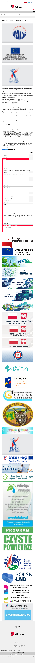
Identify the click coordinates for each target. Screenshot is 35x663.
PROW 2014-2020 (6, 202)
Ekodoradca (5, 172)
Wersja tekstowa (18, 650)
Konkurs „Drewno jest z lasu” (8, 189)
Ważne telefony (6, 223)
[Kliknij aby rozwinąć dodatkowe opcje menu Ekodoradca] (31, 172)
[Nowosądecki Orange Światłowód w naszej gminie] (17, 388)
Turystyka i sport (6, 221)
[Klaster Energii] (17, 479)
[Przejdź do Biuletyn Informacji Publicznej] (25, 2)
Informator (4, 159)
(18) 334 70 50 (19, 641)
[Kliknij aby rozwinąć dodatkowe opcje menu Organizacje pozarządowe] (31, 201)
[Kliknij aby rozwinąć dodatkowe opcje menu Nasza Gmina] (31, 157)
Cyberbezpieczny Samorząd (8, 166)
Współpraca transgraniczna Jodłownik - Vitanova (10, 225)
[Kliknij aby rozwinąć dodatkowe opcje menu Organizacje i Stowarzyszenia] (31, 199)
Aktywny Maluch (6, 161)
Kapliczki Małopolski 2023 (7, 185)
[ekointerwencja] (17, 620)
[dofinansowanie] (17, 324)
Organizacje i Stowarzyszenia (8, 198)
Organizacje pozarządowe (7, 200)
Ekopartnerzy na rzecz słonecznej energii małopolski (11, 176)
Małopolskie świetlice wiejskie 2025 (8, 196)
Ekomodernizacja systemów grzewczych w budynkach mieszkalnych (13, 174)
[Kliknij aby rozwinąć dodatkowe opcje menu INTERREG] (31, 180)
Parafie (5, 204)
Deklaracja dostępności (4, 650)
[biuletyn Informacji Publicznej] (17, 247)
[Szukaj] (16, 9)
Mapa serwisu (10, 650)
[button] (18, 9)
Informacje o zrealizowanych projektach (9, 181)
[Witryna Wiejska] (17, 433)
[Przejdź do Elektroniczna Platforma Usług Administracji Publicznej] (30, 2)
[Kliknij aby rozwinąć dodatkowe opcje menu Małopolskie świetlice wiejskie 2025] (31, 197)
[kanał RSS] (33, 2)
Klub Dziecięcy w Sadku (7, 187)
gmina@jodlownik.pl (18, 643)
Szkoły (5, 219)
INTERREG (5, 179)
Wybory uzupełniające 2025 (7, 227)
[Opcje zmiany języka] (33, 9)
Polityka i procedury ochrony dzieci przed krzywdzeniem (11, 208)
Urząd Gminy (5, 155)
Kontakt (4, 232)
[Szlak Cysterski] (17, 401)
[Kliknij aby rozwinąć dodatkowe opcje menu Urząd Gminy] (31, 155)
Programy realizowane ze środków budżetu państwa (11, 213)
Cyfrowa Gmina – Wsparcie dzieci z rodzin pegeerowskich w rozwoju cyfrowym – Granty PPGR (17, 170)
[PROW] (17, 571)
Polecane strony (6, 206)
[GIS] (17, 361)
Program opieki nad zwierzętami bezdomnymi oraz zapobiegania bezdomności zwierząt (16, 211)
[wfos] (17, 526)
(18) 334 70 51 (19, 642)
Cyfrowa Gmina (6, 168)
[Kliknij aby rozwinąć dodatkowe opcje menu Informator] (31, 159)
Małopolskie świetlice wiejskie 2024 (8, 194)
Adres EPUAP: (15, 646)
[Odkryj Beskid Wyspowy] (17, 426)
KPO (4, 183)
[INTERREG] (17, 463)
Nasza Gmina (5, 157)
